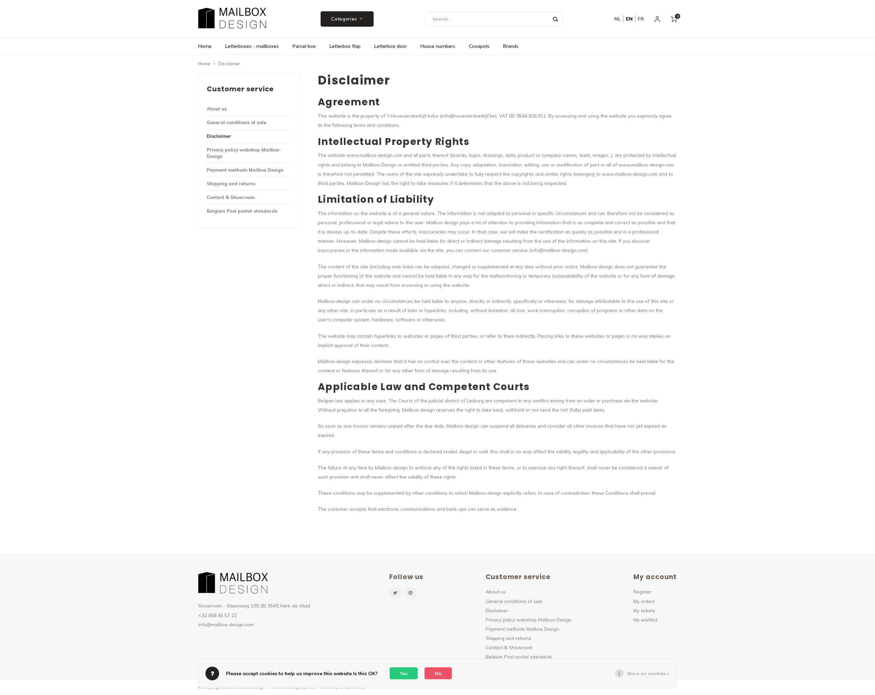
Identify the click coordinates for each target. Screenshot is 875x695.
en (629, 19)
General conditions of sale (236, 122)
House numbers (437, 46)
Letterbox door (390, 46)
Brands (511, 46)
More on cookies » (648, 673)
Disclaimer (229, 63)
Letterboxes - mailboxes (252, 46)
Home (205, 46)
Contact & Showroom (231, 197)
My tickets (644, 610)
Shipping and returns (231, 183)
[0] (674, 18)
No (438, 673)
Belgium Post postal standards (242, 211)
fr (641, 19)
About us (217, 108)
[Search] (555, 19)
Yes (403, 673)
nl (617, 19)
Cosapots (479, 46)
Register (642, 591)
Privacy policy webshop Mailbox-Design (244, 153)
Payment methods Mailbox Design (245, 170)
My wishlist (645, 620)
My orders (644, 601)
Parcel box (304, 46)
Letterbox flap (345, 46)
